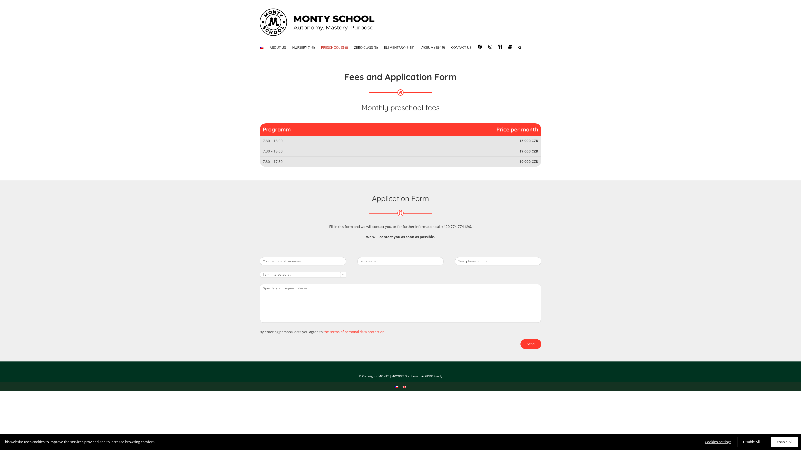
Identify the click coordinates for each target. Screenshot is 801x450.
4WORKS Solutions (405, 376)
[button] (519, 47)
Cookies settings (718, 441)
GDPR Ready (433, 376)
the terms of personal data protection (354, 331)
